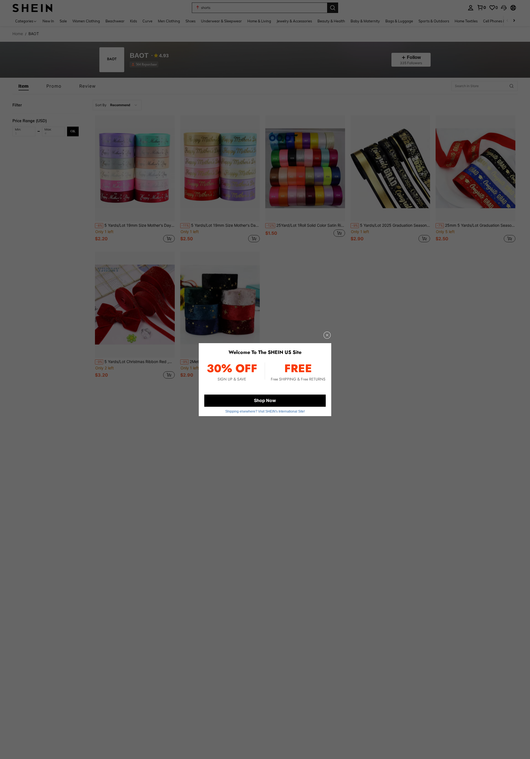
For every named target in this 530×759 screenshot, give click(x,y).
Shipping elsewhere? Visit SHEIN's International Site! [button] (265, 411)
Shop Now (265, 400)
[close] (327, 335)
